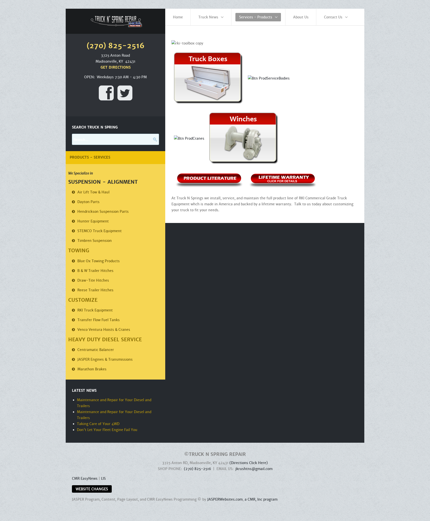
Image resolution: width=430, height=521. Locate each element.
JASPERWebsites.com (225, 499)
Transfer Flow (98, 320)
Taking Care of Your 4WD (98, 424)
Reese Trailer (95, 290)
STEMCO (99, 231)
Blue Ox (98, 261)
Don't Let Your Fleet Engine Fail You (107, 430)
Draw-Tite (93, 280)
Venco (103, 329)
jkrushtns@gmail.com (253, 469)
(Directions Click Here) (248, 463)
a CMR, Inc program (261, 499)
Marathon (92, 369)
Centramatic (95, 349)
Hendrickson (103, 211)
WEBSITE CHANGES (92, 489)
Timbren (94, 240)
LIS (103, 478)
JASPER (105, 359)
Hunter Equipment (93, 221)
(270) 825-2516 (197, 469)
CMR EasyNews (85, 478)
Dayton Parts (88, 202)
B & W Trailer (95, 270)
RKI (95, 310)
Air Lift (93, 192)
